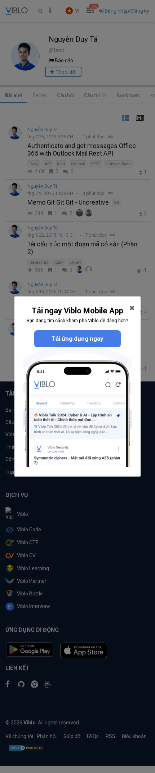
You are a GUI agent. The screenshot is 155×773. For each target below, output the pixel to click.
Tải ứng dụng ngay (77, 338)
